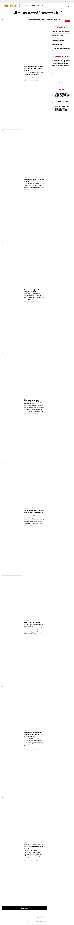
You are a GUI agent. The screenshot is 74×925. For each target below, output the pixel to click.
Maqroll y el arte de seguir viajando (60, 31)
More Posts (24, 908)
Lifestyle (57, 19)
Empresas (33, 12)
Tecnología (42, 12)
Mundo (44, 6)
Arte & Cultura (47, 19)
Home (28, 6)
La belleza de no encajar (57, 35)
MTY (33, 6)
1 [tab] (59, 82)
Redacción (26, 80)
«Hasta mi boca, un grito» (60, 66)
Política (51, 6)
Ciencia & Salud (53, 12)
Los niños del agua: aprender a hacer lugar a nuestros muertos (61, 49)
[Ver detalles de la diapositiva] (61, 77)
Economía (59, 6)
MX (38, 6)
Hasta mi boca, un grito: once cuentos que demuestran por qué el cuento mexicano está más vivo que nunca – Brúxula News (61, 63)
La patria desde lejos (57, 44)
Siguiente (68, 77)
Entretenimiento (34, 19)
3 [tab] (62, 82)
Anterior (53, 77)
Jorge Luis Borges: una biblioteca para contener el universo (60, 39)
